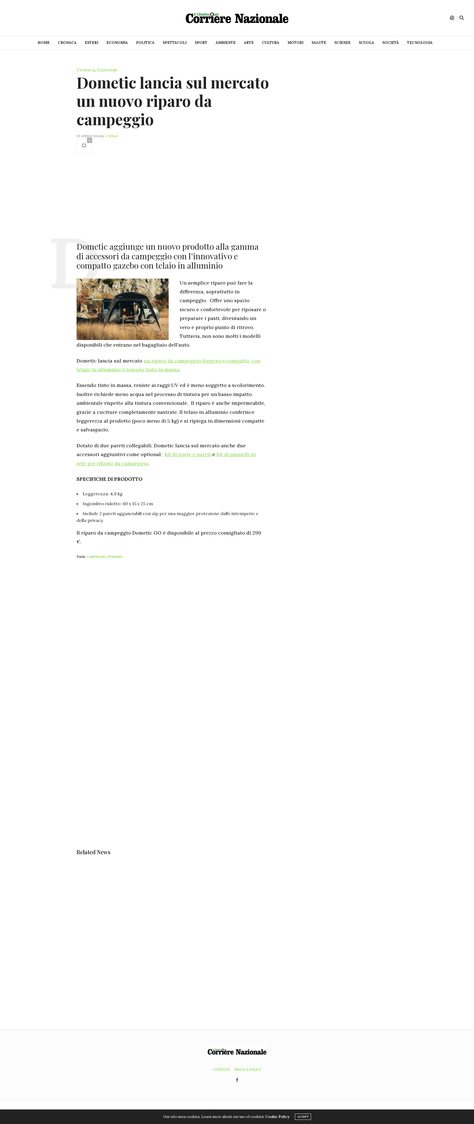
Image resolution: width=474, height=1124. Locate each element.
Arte (249, 42)
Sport (201, 42)
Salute (319, 42)
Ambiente (226, 42)
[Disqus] (182, 635)
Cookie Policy (277, 1116)
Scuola (366, 42)
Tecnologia (420, 42)
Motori (295, 42)
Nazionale (107, 69)
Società (390, 42)
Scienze (342, 42)
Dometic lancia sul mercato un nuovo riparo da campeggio (173, 100)
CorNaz (111, 136)
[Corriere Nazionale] (237, 17)
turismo (115, 557)
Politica (145, 42)
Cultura (270, 42)
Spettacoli (175, 42)
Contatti (221, 1069)
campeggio (96, 557)
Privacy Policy (248, 1069)
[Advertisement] (171, 196)
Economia (117, 42)
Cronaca (67, 42)
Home (44, 42)
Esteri (91, 42)
